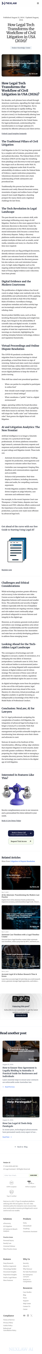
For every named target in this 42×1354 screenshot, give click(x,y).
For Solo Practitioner (30, 1272)
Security (26, 1263)
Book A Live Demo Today (11, 821)
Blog (24, 1295)
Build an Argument (9, 1266)
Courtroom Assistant (30, 1231)
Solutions (7, 1219)
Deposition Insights (10, 1275)
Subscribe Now (21, 1015)
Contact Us (26, 1306)
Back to (22, 1147)
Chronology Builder (9, 1269)
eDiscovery (7, 1223)
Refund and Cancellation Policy (9, 1329)
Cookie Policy (7, 1325)
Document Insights (9, 1272)
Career (25, 1309)
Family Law (7, 1243)
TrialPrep (26, 1229)
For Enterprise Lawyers (28, 1276)
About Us (26, 1266)
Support (26, 1301)
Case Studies (27, 1292)
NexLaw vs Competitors (27, 1280)
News (25, 1298)
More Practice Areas (10, 1249)
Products (27, 1219)
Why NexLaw (27, 1269)
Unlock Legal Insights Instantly (14, 134)
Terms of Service (9, 1320)
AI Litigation (7, 1226)
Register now (7, 570)
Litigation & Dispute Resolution (22, 861)
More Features (8, 1280)
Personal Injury (8, 1240)
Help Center (27, 1303)
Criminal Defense (9, 1246)
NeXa (25, 1223)
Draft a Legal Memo (10, 1277)
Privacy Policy (8, 1323)
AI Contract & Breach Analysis (10, 1230)
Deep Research (8, 1263)
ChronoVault (27, 1226)
